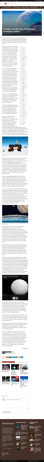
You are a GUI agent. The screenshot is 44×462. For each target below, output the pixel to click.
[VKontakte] (39, 1)
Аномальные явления (16, 7)
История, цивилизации (7, 7)
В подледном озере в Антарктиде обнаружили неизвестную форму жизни (24, 384)
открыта (18, 159)
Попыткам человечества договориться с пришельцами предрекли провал (14, 372)
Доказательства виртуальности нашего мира (15, 383)
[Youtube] (41, 1)
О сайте (13, 0)
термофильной (17, 162)
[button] (40, 7)
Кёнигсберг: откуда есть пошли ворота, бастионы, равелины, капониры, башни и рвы (38, 450)
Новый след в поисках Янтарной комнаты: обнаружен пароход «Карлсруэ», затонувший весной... (24, 427)
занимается (9, 117)
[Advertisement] (29, 3)
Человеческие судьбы (33, 7)
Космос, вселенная (24, 7)
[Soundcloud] (37, 1)
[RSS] (36, 1)
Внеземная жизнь (12, 353)
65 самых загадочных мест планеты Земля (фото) (38, 435)
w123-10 (7, 353)
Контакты (17, 0)
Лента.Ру (13, 351)
